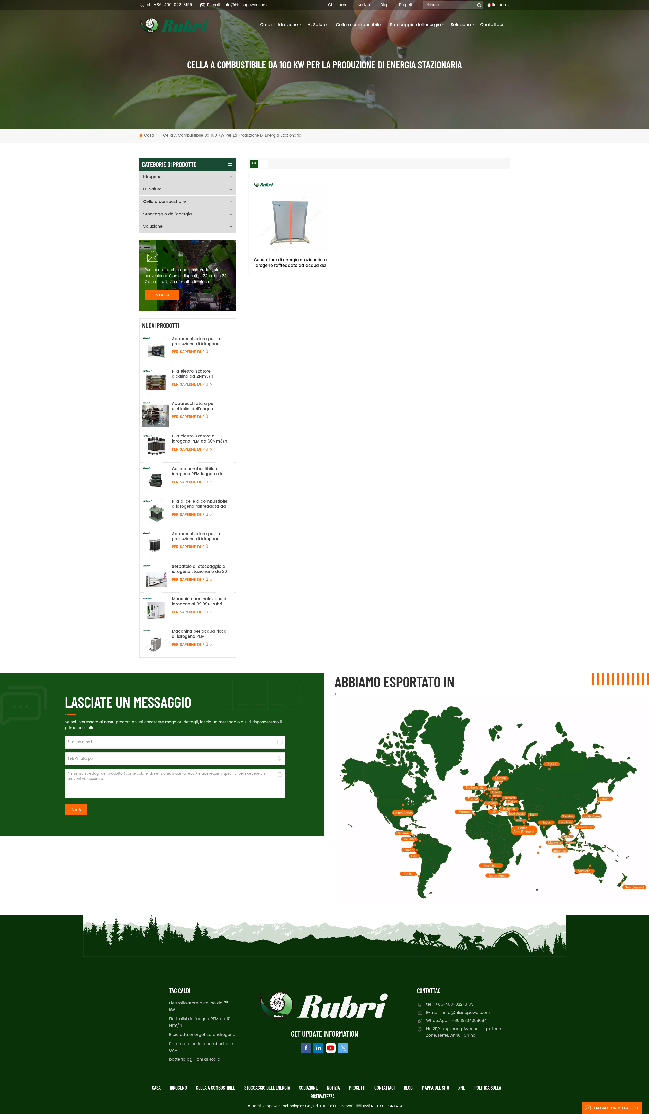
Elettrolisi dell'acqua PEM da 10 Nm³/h (199, 1022)
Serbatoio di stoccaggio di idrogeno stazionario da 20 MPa (199, 569)
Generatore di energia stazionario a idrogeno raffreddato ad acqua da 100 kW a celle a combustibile (290, 262)
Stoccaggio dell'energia (415, 24)
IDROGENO (178, 1088)
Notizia (364, 5)
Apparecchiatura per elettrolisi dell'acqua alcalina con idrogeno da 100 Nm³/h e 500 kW (198, 406)
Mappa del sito (435, 1088)
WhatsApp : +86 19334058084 (456, 1020)
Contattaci (491, 24)
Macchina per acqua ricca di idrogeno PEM (199, 634)
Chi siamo (337, 5)
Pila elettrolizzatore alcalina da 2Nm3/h (192, 374)
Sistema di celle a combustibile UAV (201, 1047)
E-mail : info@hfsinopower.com (237, 5)
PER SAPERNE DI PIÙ (190, 352)
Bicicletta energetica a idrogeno (202, 1034)
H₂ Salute (317, 24)
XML (461, 1088)
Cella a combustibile (358, 24)
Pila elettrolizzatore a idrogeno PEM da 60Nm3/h (199, 439)
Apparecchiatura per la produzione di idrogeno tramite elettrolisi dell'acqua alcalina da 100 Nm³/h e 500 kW (199, 341)
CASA (156, 1088)
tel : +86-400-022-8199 (169, 5)
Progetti (406, 5)
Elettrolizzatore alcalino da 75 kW (199, 1006)
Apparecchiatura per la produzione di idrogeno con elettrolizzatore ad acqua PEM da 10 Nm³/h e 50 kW (198, 536)
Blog (385, 5)
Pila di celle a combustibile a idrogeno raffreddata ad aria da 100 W (199, 504)
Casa (266, 24)
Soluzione (460, 24)
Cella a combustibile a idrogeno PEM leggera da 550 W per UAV (198, 471)
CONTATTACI (162, 295)
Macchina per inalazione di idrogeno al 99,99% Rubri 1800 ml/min (199, 601)
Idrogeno (288, 24)
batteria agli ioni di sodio (194, 1059)
